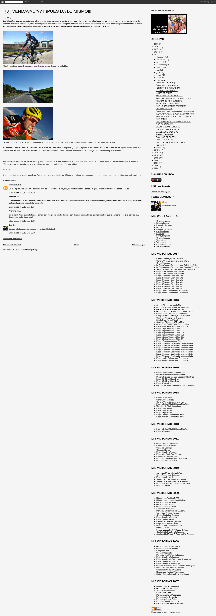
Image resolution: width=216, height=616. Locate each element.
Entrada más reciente (12, 244)
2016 (156, 47)
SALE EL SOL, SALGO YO (167, 132)
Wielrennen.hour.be (164, 242)
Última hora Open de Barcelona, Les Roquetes (175, 111)
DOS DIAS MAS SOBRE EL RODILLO (172, 142)
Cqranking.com (162, 231)
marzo (159, 80)
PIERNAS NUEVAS (164, 109)
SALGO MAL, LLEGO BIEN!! (168, 103)
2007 (156, 163)
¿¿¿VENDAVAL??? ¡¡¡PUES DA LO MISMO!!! (47, 11)
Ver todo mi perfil (169, 205)
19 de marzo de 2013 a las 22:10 (22, 233)
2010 (156, 155)
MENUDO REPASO (164, 134)
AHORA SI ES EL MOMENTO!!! (169, 96)
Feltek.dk (160, 234)
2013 (156, 54)
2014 (156, 52)
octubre (159, 62)
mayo (159, 75)
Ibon (10, 225)
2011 (156, 153)
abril (158, 78)
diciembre (160, 57)
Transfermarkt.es (163, 246)
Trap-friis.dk (161, 240)
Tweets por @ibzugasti (160, 191)
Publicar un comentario (12, 239)
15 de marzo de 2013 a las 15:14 (22, 207)
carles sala (13, 185)
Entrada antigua (138, 244)
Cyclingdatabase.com (165, 238)
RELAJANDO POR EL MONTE (169, 101)
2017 (156, 44)
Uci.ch (159, 227)
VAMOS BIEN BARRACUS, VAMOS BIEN (173, 98)
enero (159, 147)
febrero (159, 145)
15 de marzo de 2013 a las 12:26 (22, 193)
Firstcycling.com (163, 236)
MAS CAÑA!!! (161, 119)
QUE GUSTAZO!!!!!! (164, 124)
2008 (156, 160)
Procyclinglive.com (164, 225)
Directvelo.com (162, 223)
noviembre (161, 59)
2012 (156, 150)
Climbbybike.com (163, 244)
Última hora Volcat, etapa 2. (167, 83)
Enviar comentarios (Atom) (26, 250)
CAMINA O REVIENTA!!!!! (167, 91)
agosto (159, 67)
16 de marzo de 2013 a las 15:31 (22, 221)
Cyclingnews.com (163, 221)
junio (158, 72)
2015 (156, 49)
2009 (156, 158)
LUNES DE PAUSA (164, 93)
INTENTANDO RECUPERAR (168, 88)
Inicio (76, 244)
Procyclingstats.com (164, 229)
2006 (156, 166)
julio (158, 70)
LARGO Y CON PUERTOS (167, 129)
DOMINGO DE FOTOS (166, 137)
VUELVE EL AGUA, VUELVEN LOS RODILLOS (176, 116)
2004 (156, 168)
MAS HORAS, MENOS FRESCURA (171, 106)
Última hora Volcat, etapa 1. (167, 85)
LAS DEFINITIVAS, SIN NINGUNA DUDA (173, 121)
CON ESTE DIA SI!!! (164, 140)
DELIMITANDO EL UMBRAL (168, 127)
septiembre (161, 65)
